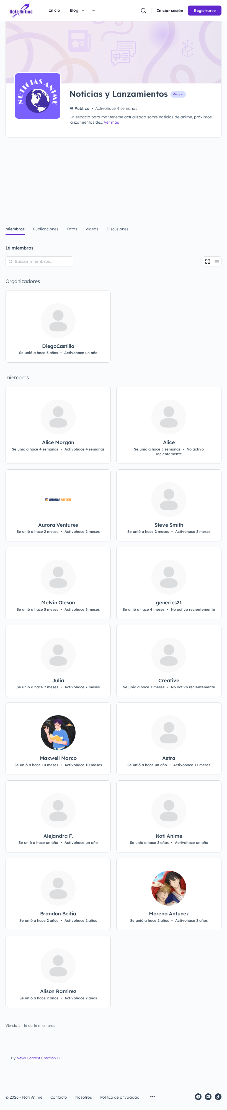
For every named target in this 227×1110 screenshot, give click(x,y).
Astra (169, 758)
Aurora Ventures (58, 525)
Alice (169, 442)
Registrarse (205, 10)
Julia (58, 681)
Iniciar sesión (170, 10)
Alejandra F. (58, 836)
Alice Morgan (58, 442)
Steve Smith (168, 525)
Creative (168, 681)
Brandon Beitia (58, 914)
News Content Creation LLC (40, 1058)
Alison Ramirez (58, 991)
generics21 (169, 603)
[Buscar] (143, 10)
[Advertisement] (113, 178)
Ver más (111, 122)
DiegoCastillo (58, 346)
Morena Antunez (169, 914)
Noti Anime (169, 836)
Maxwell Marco (58, 758)
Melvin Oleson (58, 603)
